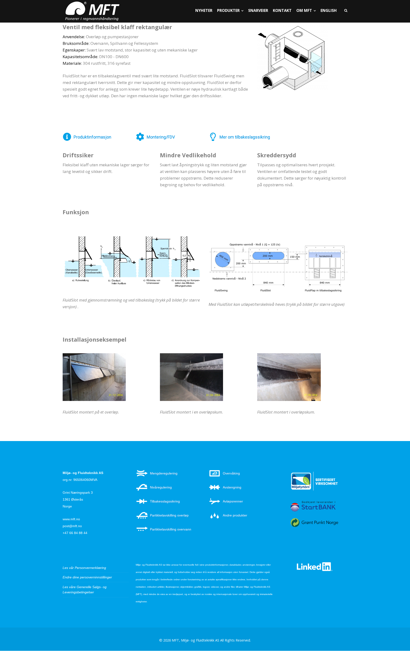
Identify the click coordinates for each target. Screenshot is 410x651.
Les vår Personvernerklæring (84, 568)
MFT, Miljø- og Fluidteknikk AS (195, 640)
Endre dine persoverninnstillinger (87, 577)
